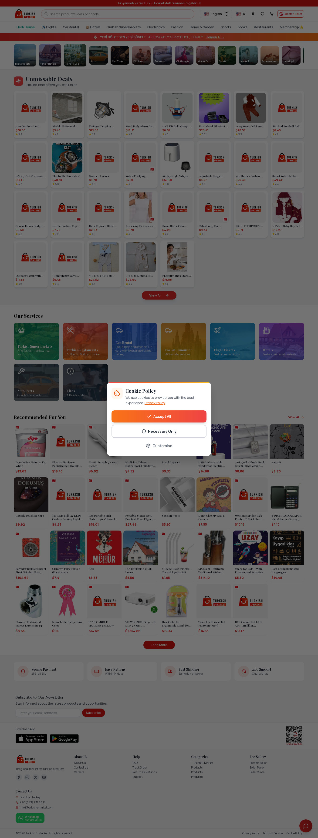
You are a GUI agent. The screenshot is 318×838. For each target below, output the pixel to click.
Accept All (162, 416)
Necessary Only (162, 431)
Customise (162, 445)
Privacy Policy (155, 403)
